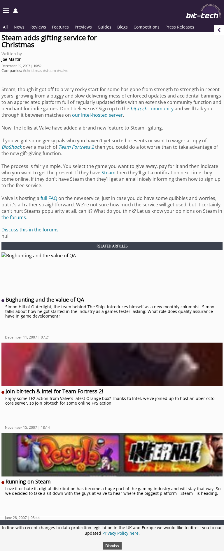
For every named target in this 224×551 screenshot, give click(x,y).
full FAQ (49, 198)
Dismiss (112, 546)
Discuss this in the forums (30, 229)
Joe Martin (11, 59)
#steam (49, 70)
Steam (109, 172)
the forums (13, 217)
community (152, 108)
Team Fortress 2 (76, 147)
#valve (62, 70)
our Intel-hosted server (97, 115)
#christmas (32, 70)
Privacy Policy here (120, 533)
